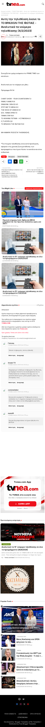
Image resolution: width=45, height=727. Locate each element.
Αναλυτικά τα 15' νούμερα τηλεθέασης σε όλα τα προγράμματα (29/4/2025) (22, 257)
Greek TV (12, 363)
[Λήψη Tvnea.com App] (22, 494)
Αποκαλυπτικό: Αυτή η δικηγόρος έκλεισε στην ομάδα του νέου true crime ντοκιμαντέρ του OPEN (28, 682)
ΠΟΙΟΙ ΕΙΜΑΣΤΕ (10, 714)
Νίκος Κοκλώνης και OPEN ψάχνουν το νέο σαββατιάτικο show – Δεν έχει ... (29, 640)
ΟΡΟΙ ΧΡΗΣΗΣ (35, 714)
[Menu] (3, 4)
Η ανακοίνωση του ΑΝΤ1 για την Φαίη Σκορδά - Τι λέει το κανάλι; (29, 654)
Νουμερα (12, 156)
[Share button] (27, 161)
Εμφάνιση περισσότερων (34, 188)
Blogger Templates (21, 722)
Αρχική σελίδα (6, 11)
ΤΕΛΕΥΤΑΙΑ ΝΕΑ (17, 11)
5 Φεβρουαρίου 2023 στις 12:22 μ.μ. (18, 364)
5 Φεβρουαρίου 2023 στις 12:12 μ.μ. (18, 345)
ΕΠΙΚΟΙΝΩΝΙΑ (23, 717)
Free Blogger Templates (27, 724)
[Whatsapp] (21, 161)
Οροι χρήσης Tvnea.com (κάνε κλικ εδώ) (15, 332)
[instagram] (20, 704)
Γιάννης (11, 343)
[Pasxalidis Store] (17, 593)
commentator (13, 390)
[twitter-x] (24, 704)
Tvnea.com (23, 329)
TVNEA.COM (6, 323)
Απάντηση (11, 355)
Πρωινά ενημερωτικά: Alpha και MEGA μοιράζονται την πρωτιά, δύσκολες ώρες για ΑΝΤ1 (22, 222)
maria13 (11, 413)
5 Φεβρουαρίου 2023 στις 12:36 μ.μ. (18, 391)
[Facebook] (10, 161)
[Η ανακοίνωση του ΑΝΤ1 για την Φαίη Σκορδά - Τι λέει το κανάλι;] (8, 655)
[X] (16, 161)
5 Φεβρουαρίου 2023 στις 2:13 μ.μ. (18, 415)
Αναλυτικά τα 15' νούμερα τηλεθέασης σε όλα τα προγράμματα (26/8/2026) (22, 548)
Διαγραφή (20, 355)
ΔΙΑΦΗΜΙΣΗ (23, 714)
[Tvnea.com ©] (15, 4)
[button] (43, 4)
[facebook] (17, 704)
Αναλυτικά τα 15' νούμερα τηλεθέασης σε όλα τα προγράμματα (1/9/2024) (22, 292)
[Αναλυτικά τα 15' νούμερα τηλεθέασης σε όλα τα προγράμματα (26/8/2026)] (22, 532)
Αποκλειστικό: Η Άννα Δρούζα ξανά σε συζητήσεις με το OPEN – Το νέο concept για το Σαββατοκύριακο (29, 668)
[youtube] (28, 704)
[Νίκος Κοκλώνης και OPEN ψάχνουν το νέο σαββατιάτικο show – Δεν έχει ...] (8, 641)
